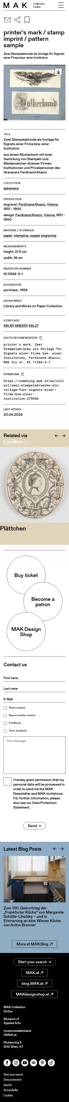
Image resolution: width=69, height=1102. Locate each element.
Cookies (8, 1095)
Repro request (17, 707)
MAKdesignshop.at (32, 994)
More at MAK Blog (32, 944)
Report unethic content (22, 715)
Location (13, 441)
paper (8, 235)
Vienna (52, 204)
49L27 (33, 325)
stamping (21, 235)
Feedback (15, 722)
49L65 (9, 325)
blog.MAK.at (32, 983)
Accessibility (11, 1090)
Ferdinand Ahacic (32, 204)
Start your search (32, 962)
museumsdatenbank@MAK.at (17, 1033)
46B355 (21, 325)
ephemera (11, 188)
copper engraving (43, 235)
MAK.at (32, 972)
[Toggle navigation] (61, 5)
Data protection (13, 1079)
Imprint (8, 1084)
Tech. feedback (18, 730)
